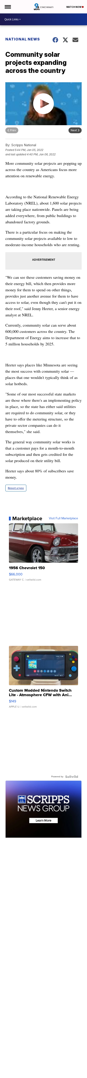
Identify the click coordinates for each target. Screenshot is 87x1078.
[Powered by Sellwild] (71, 776)
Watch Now (74, 7)
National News (22, 39)
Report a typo (16, 488)
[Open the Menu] (7, 6)
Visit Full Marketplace (63, 518)
